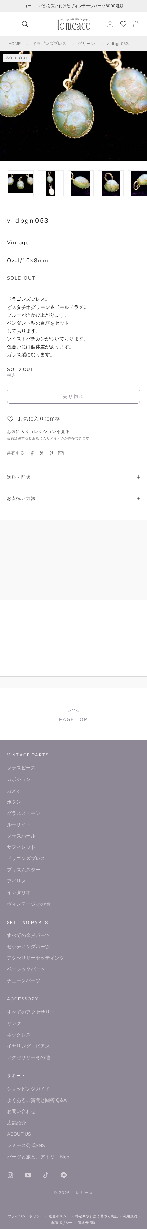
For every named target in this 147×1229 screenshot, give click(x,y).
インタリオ (19, 892)
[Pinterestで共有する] (51, 453)
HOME (14, 43)
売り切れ (73, 396)
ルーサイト (19, 824)
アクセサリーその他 (28, 1057)
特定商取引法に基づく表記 (96, 1216)
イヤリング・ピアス (28, 1046)
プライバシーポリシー (25, 1216)
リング (14, 1023)
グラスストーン (23, 813)
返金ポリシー (59, 1216)
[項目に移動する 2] (50, 183)
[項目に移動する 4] (110, 183)
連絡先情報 (87, 1222)
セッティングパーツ (28, 946)
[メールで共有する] (61, 453)
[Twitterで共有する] (41, 453)
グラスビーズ (21, 767)
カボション (19, 779)
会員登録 (14, 438)
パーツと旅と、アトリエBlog (38, 1157)
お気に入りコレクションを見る (38, 431)
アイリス (16, 881)
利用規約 (130, 1216)
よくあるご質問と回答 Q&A (37, 1100)
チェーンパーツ (23, 980)
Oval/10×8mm (27, 260)
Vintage (18, 242)
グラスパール (21, 836)
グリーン (86, 43)
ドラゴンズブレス (49, 43)
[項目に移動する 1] (20, 183)
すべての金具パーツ (28, 935)
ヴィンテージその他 (28, 904)
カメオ (14, 790)
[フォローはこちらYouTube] (28, 1175)
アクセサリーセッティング (35, 958)
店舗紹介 (16, 1123)
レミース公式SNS (26, 1145)
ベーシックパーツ (26, 969)
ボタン (14, 802)
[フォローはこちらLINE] (63, 1175)
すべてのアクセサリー (31, 1012)
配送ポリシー (62, 1222)
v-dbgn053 (118, 43)
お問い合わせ (21, 1111)
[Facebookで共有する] (32, 453)
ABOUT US (19, 1134)
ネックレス (19, 1035)
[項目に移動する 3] (80, 183)
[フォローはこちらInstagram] (10, 1175)
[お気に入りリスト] (123, 24)
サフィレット (21, 847)
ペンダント (19, 323)
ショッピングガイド (28, 1089)
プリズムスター (23, 870)
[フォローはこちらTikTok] (45, 1175)
